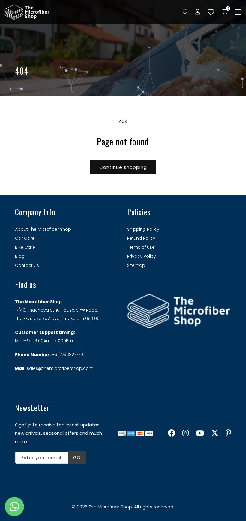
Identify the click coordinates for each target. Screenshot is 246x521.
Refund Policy (141, 238)
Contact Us (27, 265)
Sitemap (136, 265)
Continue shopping (123, 167)
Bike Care (25, 247)
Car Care (24, 238)
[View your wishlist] (210, 12)
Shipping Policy (143, 229)
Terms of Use (141, 247)
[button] (238, 12)
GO (76, 457)
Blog (20, 256)
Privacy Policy (141, 256)
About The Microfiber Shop (43, 229)
